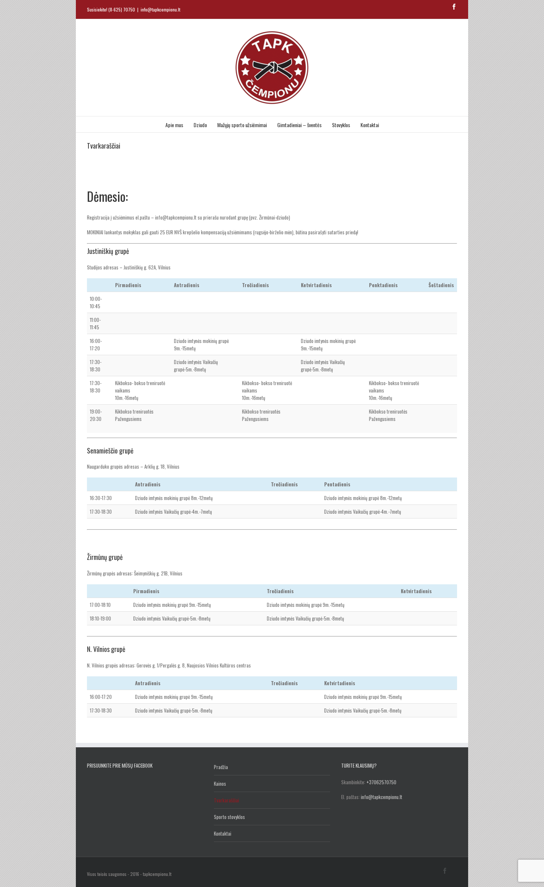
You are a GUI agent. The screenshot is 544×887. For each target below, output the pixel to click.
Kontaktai (222, 833)
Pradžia (221, 767)
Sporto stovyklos (229, 816)
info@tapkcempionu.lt (160, 9)
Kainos (220, 783)
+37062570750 (381, 782)
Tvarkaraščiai (226, 800)
